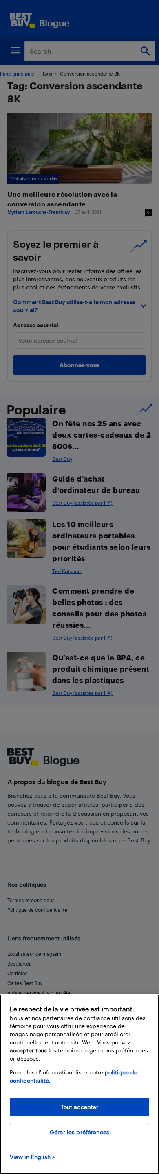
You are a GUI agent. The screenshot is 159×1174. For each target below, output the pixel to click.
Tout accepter (80, 1106)
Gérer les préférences (79, 1131)
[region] (79, 1084)
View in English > (32, 1156)
